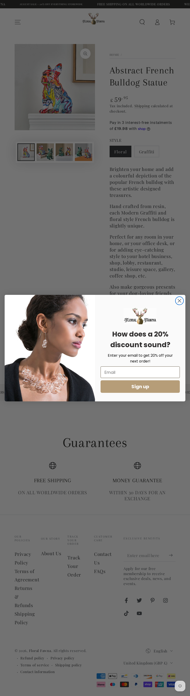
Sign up (140, 386)
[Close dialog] (179, 301)
